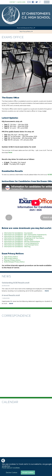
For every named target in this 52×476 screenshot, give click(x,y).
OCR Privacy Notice (11, 258)
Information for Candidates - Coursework (18, 233)
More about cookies (11, 468)
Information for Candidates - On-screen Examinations (23, 236)
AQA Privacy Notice (11, 257)
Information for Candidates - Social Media (18, 240)
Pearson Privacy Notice (12, 260)
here (10, 152)
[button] (26, 28)
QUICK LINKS (21, 2)
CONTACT (13, 2)
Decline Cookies (11, 472)
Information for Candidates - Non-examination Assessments (25, 235)
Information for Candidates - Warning (17, 246)
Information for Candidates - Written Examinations (22, 241)
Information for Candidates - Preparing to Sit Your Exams (24, 238)
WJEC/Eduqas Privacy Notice (14, 262)
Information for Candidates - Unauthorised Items (21, 245)
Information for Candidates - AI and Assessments (21, 243)
